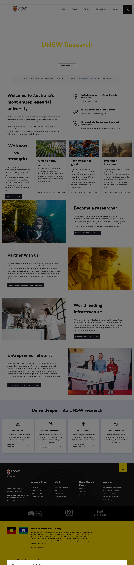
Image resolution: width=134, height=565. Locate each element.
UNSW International (61, 487)
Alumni (33, 500)
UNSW (14, 16)
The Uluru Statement (37, 547)
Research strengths (29, 25)
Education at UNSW (37, 497)
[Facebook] (103, 16)
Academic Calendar (61, 497)
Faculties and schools (111, 490)
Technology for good (81, 162)
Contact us (34, 487)
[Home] (20, 9)
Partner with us (46, 25)
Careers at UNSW (36, 493)
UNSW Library (107, 500)
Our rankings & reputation (112, 487)
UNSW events (83, 492)
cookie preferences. (88, 79)
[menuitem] (64, 9)
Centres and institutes (111, 497)
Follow (94, 16)
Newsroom (82, 488)
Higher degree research (87, 25)
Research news (84, 495)
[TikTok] (113, 16)
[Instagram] (108, 16)
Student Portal (60, 493)
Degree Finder (59, 490)
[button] (67, 66)
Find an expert (36, 490)
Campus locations (109, 493)
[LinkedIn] (99, 16)
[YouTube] (118, 16)
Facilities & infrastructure (65, 25)
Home (15, 25)
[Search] (127, 9)
